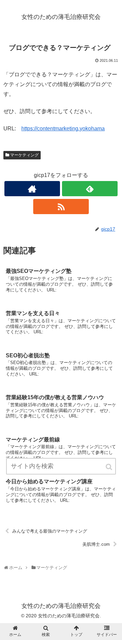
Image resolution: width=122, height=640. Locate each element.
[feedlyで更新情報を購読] (89, 188)
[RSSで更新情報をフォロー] (60, 206)
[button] (109, 467)
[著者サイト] (32, 188)
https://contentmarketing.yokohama (63, 128)
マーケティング (24, 155)
